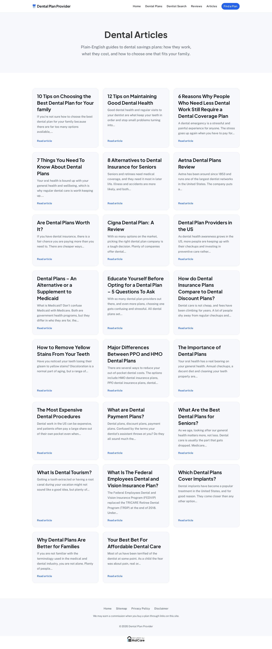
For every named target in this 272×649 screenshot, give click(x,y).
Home (137, 6)
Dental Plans (153, 6)
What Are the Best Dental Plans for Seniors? (199, 416)
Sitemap (121, 608)
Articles (211, 6)
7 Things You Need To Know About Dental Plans (61, 166)
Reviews (196, 6)
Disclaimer (161, 608)
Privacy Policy (140, 608)
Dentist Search (177, 6)
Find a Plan (230, 6)
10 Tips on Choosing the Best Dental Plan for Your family (65, 102)
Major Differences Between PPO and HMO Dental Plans (135, 354)
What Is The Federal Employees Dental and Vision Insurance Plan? (133, 479)
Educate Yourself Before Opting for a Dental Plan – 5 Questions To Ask (136, 285)
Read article (44, 140)
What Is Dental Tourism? (64, 472)
